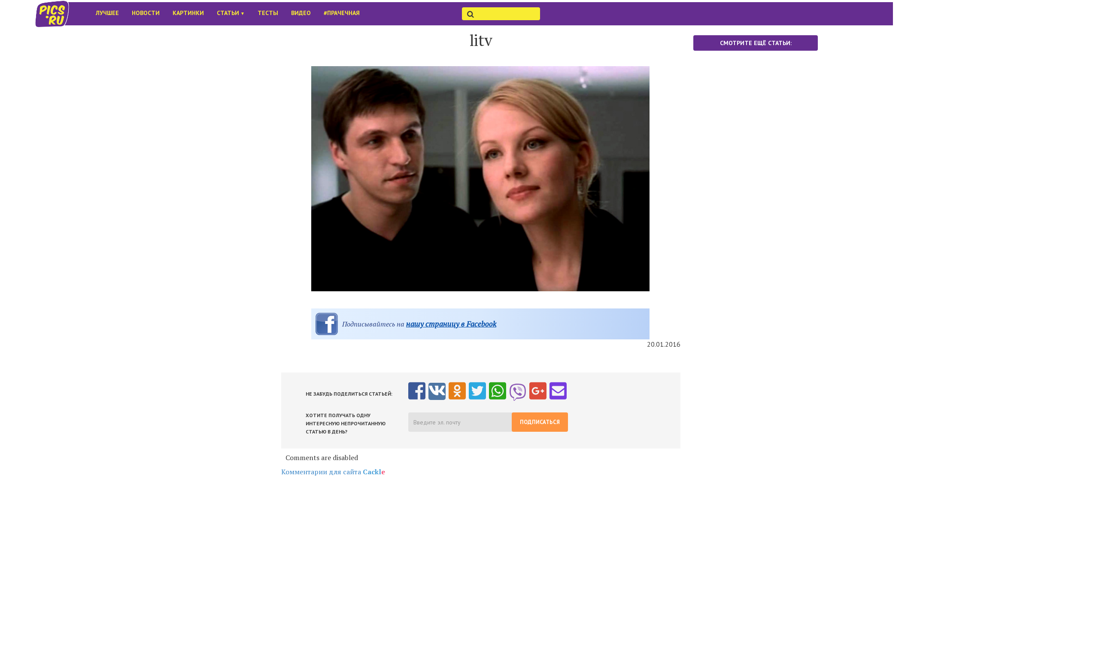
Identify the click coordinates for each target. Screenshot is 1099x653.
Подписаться (540, 422)
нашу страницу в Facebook (451, 324)
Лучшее (107, 13)
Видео (301, 13)
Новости (146, 13)
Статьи (231, 13)
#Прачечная (342, 13)
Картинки (188, 13)
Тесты (268, 13)
